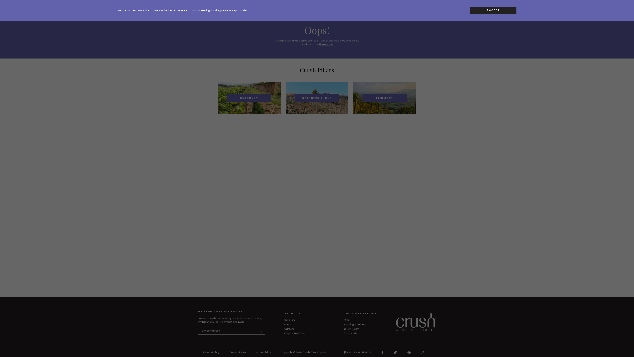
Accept (493, 10)
